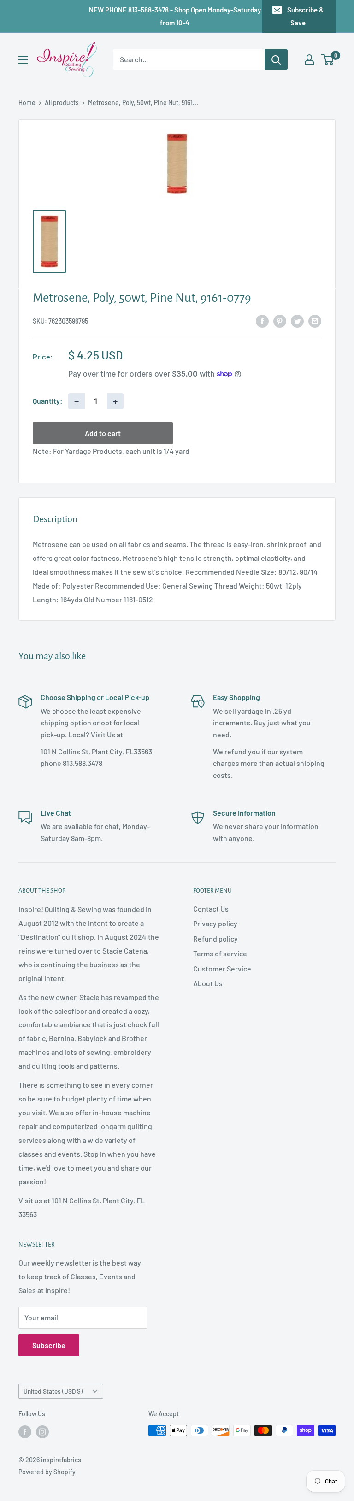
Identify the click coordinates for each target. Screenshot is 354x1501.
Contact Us (211, 908)
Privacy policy (215, 923)
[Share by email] (314, 320)
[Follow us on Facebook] (24, 1431)
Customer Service (222, 968)
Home (26, 102)
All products (62, 102)
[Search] (276, 59)
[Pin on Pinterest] (279, 320)
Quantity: (48, 400)
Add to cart (103, 433)
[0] (328, 59)
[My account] (309, 59)
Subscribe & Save (305, 16)
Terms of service (220, 953)
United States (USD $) (53, 1391)
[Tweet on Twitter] (297, 320)
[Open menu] (23, 60)
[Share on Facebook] (262, 320)
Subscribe (48, 1345)
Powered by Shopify (47, 1472)
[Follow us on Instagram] (42, 1431)
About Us (208, 983)
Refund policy (215, 938)
